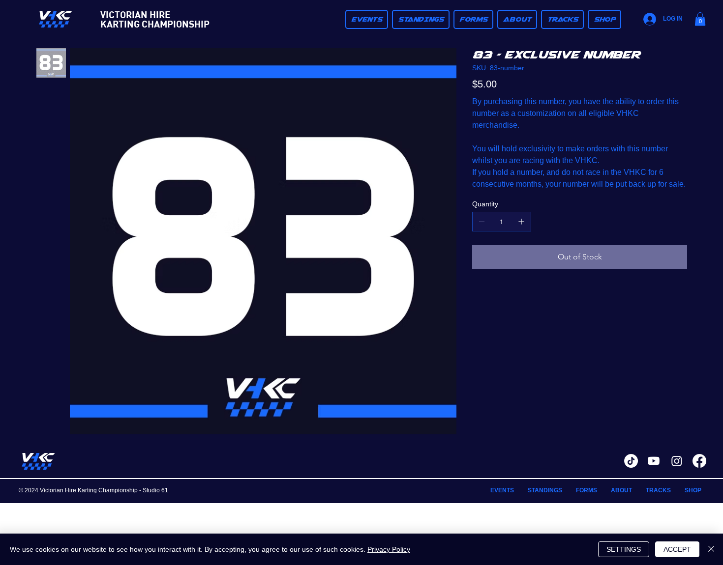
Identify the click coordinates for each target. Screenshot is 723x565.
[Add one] (521, 221)
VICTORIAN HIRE (135, 14)
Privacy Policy (388, 549)
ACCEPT (677, 549)
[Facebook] (699, 461)
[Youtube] (654, 461)
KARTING (120, 23)
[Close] (711, 549)
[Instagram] (677, 461)
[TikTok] (631, 461)
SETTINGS (623, 549)
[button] (421, 19)
